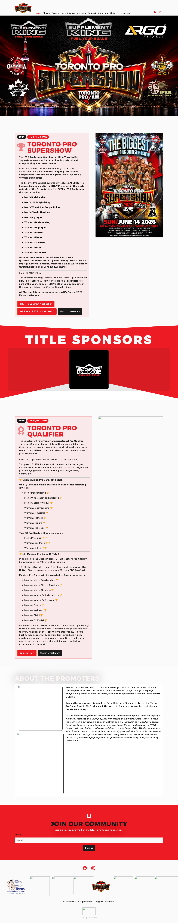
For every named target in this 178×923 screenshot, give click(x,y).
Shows (46, 13)
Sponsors (103, 13)
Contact (92, 13)
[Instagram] (160, 12)
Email (18, 834)
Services (81, 13)
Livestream (125, 13)
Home (38, 13)
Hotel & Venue (68, 13)
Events (55, 13)
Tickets (114, 13)
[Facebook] (155, 12)
